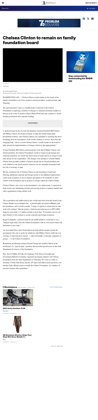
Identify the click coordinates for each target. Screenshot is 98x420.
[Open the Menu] (2, 3)
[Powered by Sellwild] (60, 346)
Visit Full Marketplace (56, 287)
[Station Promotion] (49, 23)
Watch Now (90, 3)
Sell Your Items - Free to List (26, 287)
